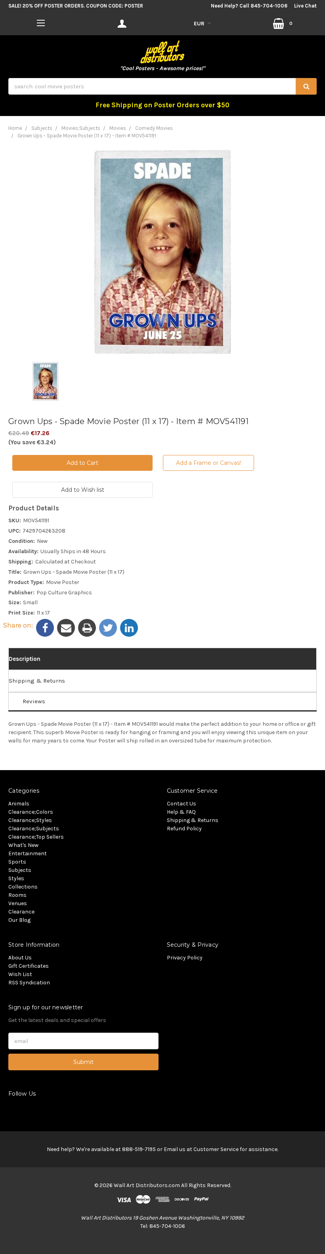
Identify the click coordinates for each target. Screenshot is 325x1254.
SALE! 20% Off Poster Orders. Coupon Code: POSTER (75, 6)
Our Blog (19, 920)
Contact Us (181, 803)
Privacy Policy (185, 957)
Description (24, 658)
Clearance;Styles (30, 820)
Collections (23, 886)
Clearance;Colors (30, 812)
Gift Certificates (28, 966)
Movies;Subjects (80, 128)
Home (15, 128)
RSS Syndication (29, 982)
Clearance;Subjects (33, 828)
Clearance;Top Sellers (36, 836)
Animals (18, 803)
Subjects (41, 128)
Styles (16, 878)
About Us (20, 957)
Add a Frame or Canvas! (208, 462)
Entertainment (27, 853)
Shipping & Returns (37, 680)
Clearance (21, 911)
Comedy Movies (154, 128)
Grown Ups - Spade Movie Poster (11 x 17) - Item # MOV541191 (86, 136)
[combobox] (162, 86)
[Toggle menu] (41, 23)
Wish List (20, 974)
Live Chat (305, 6)
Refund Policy (184, 828)
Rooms (17, 895)
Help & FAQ (181, 812)
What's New (23, 845)
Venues (17, 903)
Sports (17, 861)
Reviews (34, 701)
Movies (117, 128)
